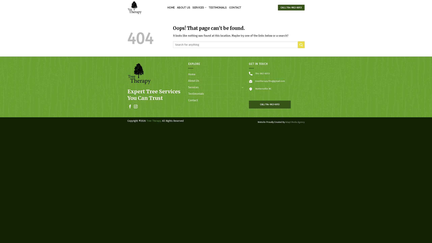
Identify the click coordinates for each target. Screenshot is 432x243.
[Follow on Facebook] (130, 107)
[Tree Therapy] (144, 7)
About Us (183, 7)
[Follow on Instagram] (136, 107)
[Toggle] (242, 87)
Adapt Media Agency (295, 122)
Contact (235, 7)
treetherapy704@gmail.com (270, 81)
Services (198, 7)
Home (171, 7)
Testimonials (218, 7)
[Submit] (301, 44)
